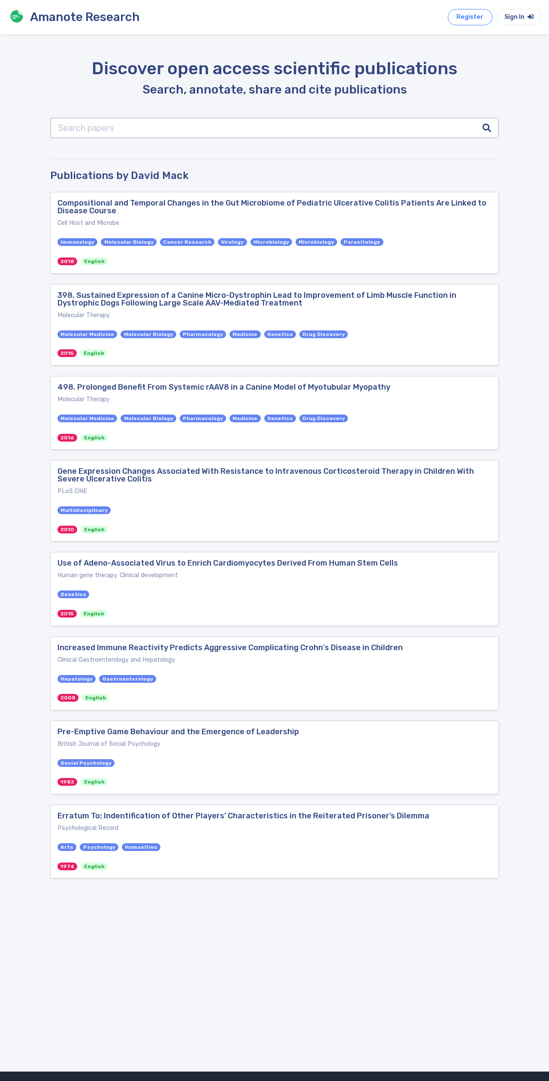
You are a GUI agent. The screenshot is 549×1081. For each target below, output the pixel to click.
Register (469, 17)
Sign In (515, 17)
